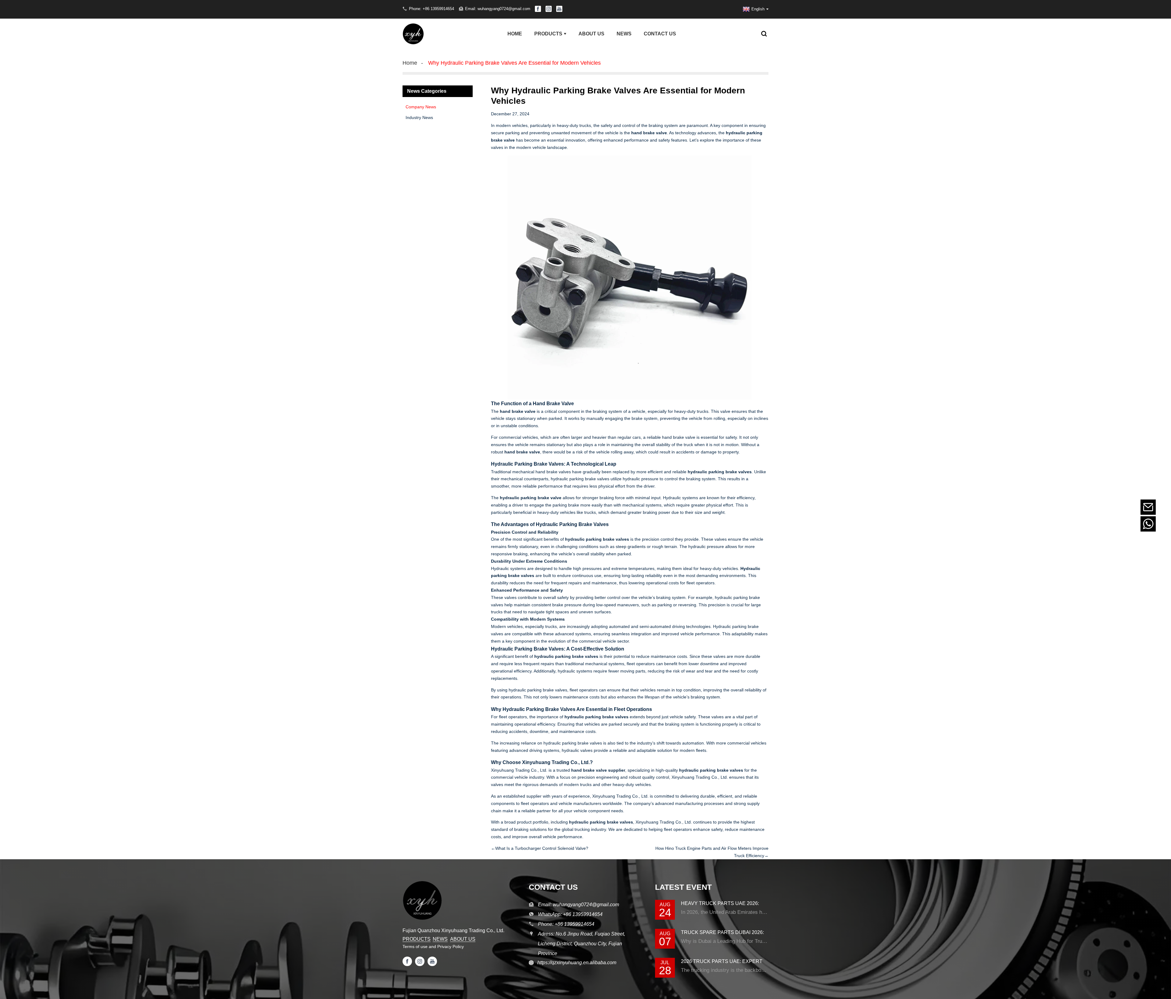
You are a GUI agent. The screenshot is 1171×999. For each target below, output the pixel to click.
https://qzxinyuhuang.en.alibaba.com (575, 962)
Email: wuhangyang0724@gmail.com (497, 8)
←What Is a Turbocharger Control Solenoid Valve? (539, 848)
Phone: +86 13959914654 (431, 8)
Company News (421, 106)
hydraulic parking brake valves (597, 539)
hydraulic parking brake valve (530, 497)
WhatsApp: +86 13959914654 (570, 914)
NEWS (440, 939)
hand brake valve (649, 132)
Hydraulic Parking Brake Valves (527, 648)
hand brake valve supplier (598, 770)
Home (410, 63)
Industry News (419, 117)
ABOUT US (462, 939)
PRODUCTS (417, 939)
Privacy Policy (450, 946)
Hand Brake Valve (553, 403)
